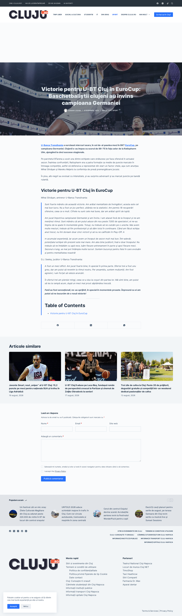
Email (78, 423)
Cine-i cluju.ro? (15, 3)
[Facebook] (157, 3)
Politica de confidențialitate (83, 570)
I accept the (55, 471)
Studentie (88, 15)
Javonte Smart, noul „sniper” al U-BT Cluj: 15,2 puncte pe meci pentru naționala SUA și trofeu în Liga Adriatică (34, 388)
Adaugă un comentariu (52, 436)
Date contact (75, 577)
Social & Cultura (73, 15)
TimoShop (128, 570)
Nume (44, 423)
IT (97, 15)
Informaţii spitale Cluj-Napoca (158, 542)
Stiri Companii (130, 577)
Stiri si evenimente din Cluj (130, 531)
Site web (113, 423)
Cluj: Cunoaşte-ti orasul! (122, 535)
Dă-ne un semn (54, 3)
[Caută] (172, 3)
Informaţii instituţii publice (124, 538)
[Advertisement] (91, 42)
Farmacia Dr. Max (131, 581)
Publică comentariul (53, 478)
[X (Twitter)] (91, 325)
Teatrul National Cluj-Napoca (137, 563)
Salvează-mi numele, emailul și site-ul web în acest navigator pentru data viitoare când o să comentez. (87, 467)
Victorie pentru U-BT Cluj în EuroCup (68, 313)
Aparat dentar (130, 584)
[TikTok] (168, 3)
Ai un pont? (68, 3)
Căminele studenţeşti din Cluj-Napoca (155, 535)
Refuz (25, 606)
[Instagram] (162, 3)
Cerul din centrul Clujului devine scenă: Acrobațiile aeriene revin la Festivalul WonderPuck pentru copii (116, 513)
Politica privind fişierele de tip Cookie (88, 574)
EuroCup (129, 145)
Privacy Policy (60, 471)
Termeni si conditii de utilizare (159, 531)
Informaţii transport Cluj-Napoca (157, 538)
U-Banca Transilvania (52, 145)
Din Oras (105, 15)
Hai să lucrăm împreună (35, 3)
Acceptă (13, 606)
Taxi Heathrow (130, 574)
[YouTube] (26, 531)
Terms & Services (150, 611)
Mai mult (143, 15)
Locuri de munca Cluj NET (136, 567)
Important (107, 110)
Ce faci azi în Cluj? (163, 15)
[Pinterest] (22, 531)
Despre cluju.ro (128, 15)
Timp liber (57, 15)
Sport (115, 15)
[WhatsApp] (124, 325)
